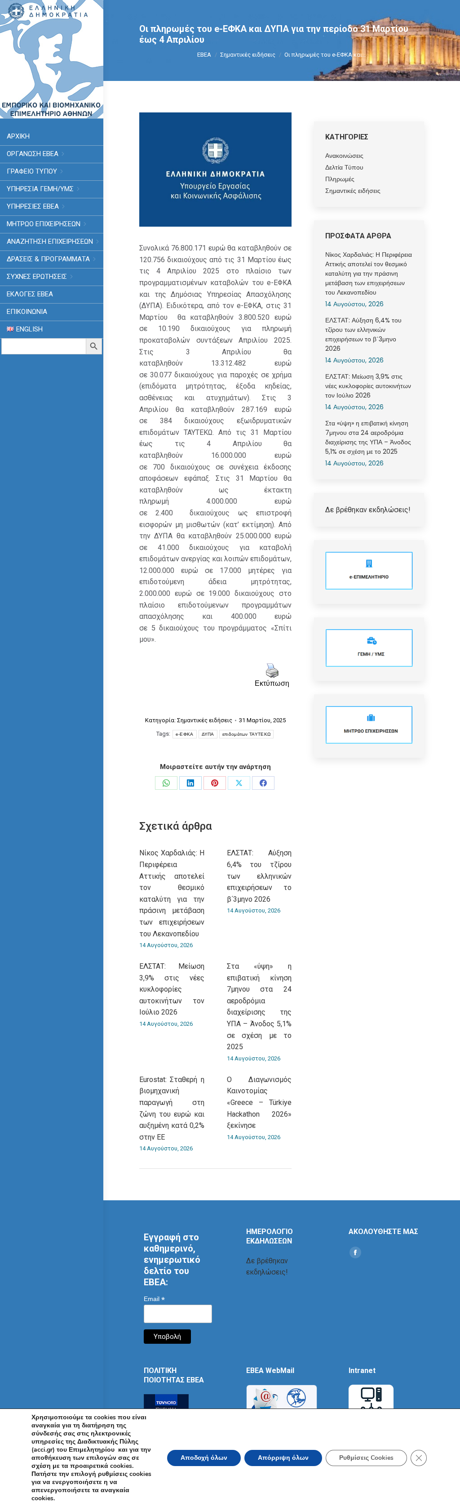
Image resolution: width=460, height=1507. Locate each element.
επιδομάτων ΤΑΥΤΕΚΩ (246, 734)
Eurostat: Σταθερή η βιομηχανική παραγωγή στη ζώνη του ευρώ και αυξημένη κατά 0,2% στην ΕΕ (171, 1108)
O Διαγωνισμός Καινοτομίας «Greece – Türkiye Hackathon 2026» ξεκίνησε (259, 1102)
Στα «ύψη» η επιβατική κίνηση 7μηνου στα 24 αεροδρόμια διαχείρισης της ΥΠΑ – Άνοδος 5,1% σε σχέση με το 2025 (259, 1006)
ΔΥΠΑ (208, 734)
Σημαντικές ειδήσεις (204, 720)
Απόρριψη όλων (283, 1457)
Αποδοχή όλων (204, 1457)
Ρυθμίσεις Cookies (366, 1457)
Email (154, 1299)
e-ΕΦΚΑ (185, 734)
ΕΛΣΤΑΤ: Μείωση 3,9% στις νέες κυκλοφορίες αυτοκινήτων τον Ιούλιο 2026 (171, 989)
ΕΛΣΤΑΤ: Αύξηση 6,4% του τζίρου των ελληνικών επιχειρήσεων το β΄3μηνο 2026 (259, 876)
